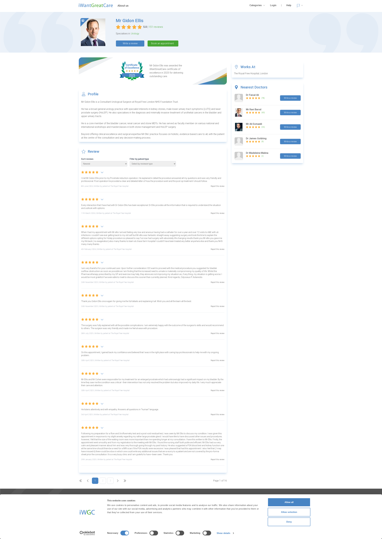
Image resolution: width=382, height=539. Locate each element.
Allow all (289, 502)
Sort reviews (87, 159)
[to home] (96, 7)
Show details (223, 533)
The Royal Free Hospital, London (251, 73)
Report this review (217, 186)
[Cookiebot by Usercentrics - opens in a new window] (87, 533)
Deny (289, 521)
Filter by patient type (139, 159)
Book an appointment (162, 43)
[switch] (154, 533)
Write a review (130, 43)
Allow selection (289, 512)
